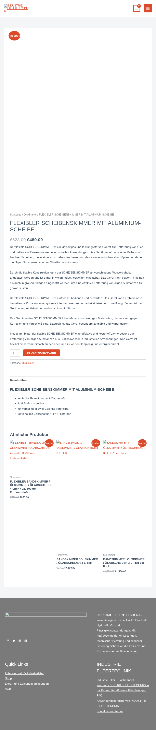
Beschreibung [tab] (19, 380)
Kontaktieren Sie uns (110, 711)
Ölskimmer (30, 214)
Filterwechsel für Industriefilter (24, 673)
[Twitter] (14, 641)
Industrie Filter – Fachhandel (115, 680)
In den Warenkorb (41, 352)
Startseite (15, 214)
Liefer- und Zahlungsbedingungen (27, 683)
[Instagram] (8, 641)
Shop (8, 678)
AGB (8, 688)
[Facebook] (26, 641)
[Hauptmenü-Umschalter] (148, 8)
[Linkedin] (20, 641)
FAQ (99, 695)
